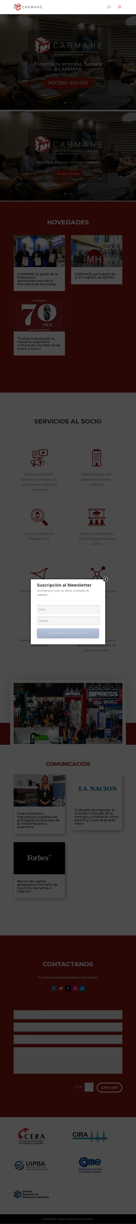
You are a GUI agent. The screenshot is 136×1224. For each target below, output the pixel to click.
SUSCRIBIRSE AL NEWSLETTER (68, 633)
